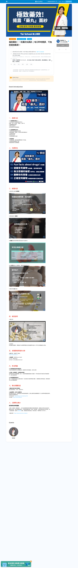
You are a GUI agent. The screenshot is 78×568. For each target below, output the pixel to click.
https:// (15, 413)
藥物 (31, 64)
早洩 (19, 64)
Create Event (68, 1)
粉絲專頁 (19, 410)
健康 (27, 64)
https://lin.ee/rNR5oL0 (17, 397)
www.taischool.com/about (22, 413)
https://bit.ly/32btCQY (13, 354)
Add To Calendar (40, 51)
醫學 (23, 64)
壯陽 (14, 64)
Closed (62, 45)
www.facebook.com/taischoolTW (21, 396)
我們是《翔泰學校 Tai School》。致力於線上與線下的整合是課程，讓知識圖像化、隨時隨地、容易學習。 (32, 60)
